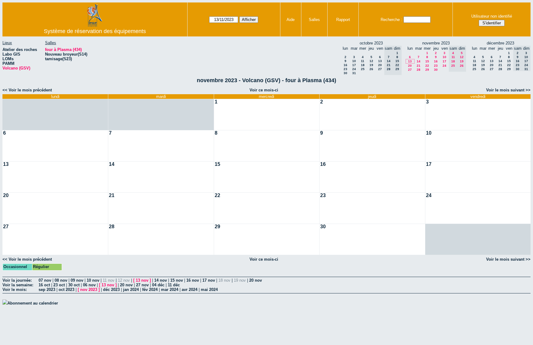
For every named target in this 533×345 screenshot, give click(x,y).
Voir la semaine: (17, 285)
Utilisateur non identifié (491, 16)
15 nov (176, 280)
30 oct (74, 285)
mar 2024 (169, 289)
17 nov (208, 280)
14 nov (160, 280)
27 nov (142, 285)
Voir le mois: (14, 289)
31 (354, 73)
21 (418, 65)
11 (362, 61)
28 (418, 69)
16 (345, 65)
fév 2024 (150, 289)
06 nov (89, 285)
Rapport (343, 19)
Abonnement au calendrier (32, 303)
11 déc (174, 285)
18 (363, 65)
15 (427, 61)
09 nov (77, 280)
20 (380, 65)
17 (354, 65)
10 (354, 61)
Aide (291, 19)
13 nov (142, 280)
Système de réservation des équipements (95, 31)
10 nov (93, 280)
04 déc (158, 285)
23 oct (59, 285)
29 (427, 69)
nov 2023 (88, 289)
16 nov (192, 280)
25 (363, 69)
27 (380, 69)
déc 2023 (111, 289)
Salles (314, 19)
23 (345, 69)
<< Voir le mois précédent (27, 90)
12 (371, 61)
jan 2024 (131, 289)
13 (380, 61)
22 (427, 65)
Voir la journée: (17, 280)
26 (371, 69)
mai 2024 (209, 289)
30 (345, 73)
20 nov (255, 280)
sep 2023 (47, 289)
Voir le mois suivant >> (508, 90)
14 (418, 61)
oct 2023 (66, 289)
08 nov (61, 280)
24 (354, 69)
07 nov (45, 280)
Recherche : (391, 19)
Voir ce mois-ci (264, 90)
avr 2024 (189, 289)
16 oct (44, 285)
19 (371, 65)
